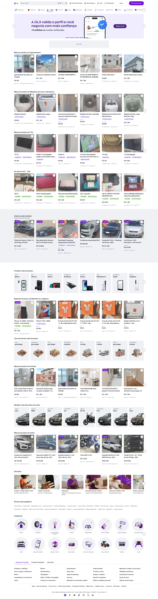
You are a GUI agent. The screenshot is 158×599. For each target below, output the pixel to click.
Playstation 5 (133, 506)
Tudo (51, 10)
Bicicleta (69, 509)
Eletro (119, 10)
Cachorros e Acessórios (48, 580)
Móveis (111, 10)
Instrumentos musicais (126, 574)
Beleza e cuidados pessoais (102, 580)
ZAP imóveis (116, 586)
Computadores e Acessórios (23, 577)
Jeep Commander (47, 506)
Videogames (44, 574)
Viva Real (123, 586)
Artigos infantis (98, 568)
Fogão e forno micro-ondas (36, 509)
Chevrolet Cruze (104, 506)
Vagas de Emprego (73, 574)
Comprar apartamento (79, 509)
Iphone (112, 506)
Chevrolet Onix (18, 506)
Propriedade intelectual (78, 586)
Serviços (69, 577)
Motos (16, 574)
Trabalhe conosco (99, 586)
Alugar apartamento (91, 509)
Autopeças (79, 10)
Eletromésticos (45, 571)
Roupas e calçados (99, 574)
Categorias (20, 10)
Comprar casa (101, 509)
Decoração (100, 10)
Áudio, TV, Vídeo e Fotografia (49, 577)
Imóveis (60, 10)
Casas (16, 580)
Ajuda (33, 586)
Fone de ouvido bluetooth (50, 509)
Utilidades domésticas (126, 571)
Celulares (89, 10)
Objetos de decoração (126, 580)
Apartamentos (71, 568)
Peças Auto (70, 571)
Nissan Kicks (90, 506)
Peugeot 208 (26, 506)
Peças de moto (124, 577)
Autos (69, 10)
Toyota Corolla (81, 506)
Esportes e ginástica (99, 577)
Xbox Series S (62, 509)
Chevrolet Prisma (72, 506)
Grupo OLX (109, 586)
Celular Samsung (119, 506)
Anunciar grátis (137, 3)
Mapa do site (89, 586)
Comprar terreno (118, 509)
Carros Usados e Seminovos (23, 571)
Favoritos (33, 10)
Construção (129, 10)
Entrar (121, 3)
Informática (141, 10)
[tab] (22, 562)
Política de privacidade (64, 586)
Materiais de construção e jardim (77, 580)
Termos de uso (52, 586)
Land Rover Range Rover (59, 506)
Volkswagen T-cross (36, 506)
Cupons (43, 10)
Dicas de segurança (41, 586)
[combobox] (43, 3)
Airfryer (127, 506)
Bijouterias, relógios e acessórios (129, 568)
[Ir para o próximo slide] (144, 70)
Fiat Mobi (96, 506)
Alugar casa (109, 509)
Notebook (24, 509)
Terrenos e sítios (98, 571)
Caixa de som (17, 509)
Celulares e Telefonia (20, 568)
